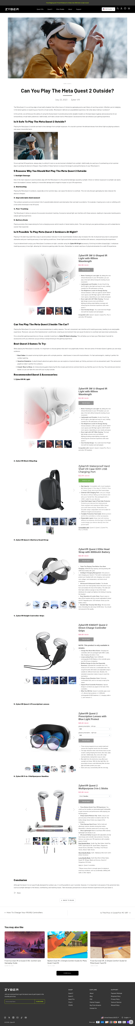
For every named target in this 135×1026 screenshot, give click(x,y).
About (91, 993)
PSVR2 (70, 1005)
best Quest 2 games (94, 114)
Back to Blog (68, 900)
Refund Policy (115, 1005)
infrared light (105, 243)
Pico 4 (70, 1002)
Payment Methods (116, 993)
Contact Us (93, 1008)
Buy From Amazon (95, 1005)
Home (65, 83)
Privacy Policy (115, 999)
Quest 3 (70, 993)
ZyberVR (12, 1022)
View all (67, 973)
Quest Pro (71, 999)
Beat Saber (21, 355)
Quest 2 (70, 996)
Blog (69, 83)
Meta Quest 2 (25, 126)
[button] (118, 8)
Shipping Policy (115, 996)
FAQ (91, 999)
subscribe (39, 1001)
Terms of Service (116, 1002)
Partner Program (95, 1002)
